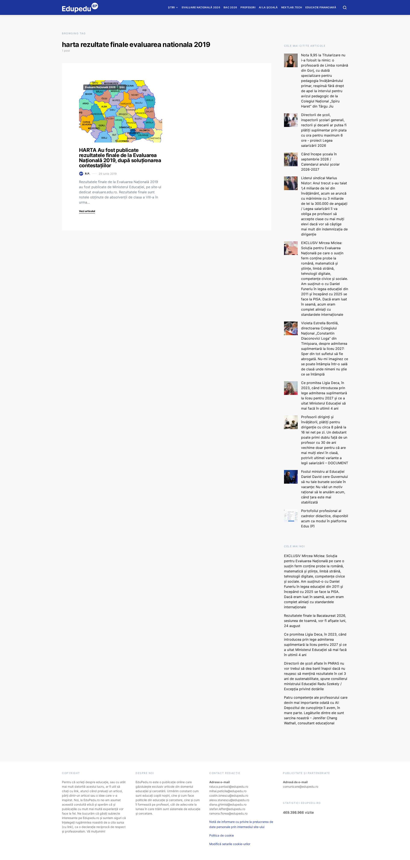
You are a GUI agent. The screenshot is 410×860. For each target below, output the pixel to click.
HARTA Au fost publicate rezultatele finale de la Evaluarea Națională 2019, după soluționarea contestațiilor (120, 158)
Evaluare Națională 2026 (201, 7)
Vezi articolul (87, 211)
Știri (171, 7)
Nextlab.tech (291, 7)
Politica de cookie (221, 835)
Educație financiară (320, 7)
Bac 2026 (230, 7)
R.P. (87, 173)
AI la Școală (268, 7)
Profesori (247, 7)
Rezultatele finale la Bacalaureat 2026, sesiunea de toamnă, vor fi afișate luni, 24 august (315, 620)
